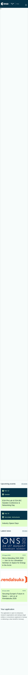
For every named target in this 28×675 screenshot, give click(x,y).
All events (24, 484)
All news (24, 531)
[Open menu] (26, 5)
